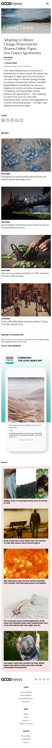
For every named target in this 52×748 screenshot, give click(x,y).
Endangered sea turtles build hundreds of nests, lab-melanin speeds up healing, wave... (24, 178)
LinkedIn (48, 680)
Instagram (44, 680)
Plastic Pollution (26, 695)
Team (26, 717)
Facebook (36, 680)
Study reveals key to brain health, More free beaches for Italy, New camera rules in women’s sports (25, 542)
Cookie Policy (26, 739)
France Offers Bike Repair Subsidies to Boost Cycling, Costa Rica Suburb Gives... (24, 323)
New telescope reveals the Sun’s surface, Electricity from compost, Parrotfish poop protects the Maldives (25, 582)
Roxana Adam (11, 63)
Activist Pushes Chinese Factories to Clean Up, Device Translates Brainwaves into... (25, 226)
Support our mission (26, 723)
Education (26, 701)
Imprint (26, 742)
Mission (26, 714)
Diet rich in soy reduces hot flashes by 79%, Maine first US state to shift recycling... (25, 274)
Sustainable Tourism (26, 698)
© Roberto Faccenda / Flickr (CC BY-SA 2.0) (17, 66)
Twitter (40, 680)
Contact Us (26, 720)
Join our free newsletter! (11, 346)
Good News (8, 57)
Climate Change (26, 692)
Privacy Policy (26, 736)
